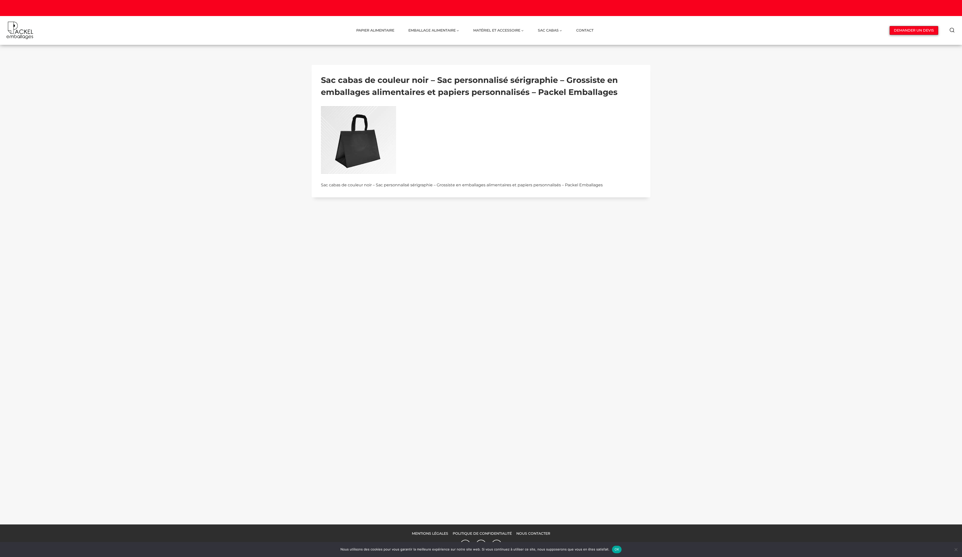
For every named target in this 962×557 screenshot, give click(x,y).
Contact (584, 30)
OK (617, 549)
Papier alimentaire (375, 30)
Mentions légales (430, 533)
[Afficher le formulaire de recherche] (952, 30)
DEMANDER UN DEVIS (914, 30)
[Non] (955, 549)
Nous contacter (533, 533)
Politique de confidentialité (482, 533)
